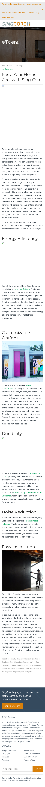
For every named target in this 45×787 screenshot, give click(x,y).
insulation (20, 668)
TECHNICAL (22, 13)
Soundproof (28, 662)
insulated (11, 668)
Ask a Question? (30, 757)
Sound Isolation (16, 662)
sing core (8, 672)
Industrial (27, 659)
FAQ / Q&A (6, 754)
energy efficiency (22, 289)
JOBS (4, 18)
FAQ (37, 13)
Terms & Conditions (32, 754)
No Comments (7, 69)
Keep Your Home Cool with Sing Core (22, 77)
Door (4, 659)
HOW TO (31, 13)
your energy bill (26, 672)
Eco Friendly (11, 659)
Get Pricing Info (12, 706)
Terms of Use (29, 760)
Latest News (29, 751)
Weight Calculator (9, 751)
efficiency (12, 665)
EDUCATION (13, 13)
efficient (20, 665)
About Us (5, 760)
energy (26, 665)
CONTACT (10, 18)
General (20, 659)
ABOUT (4, 13)
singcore (16, 672)
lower (27, 668)
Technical (5, 757)
